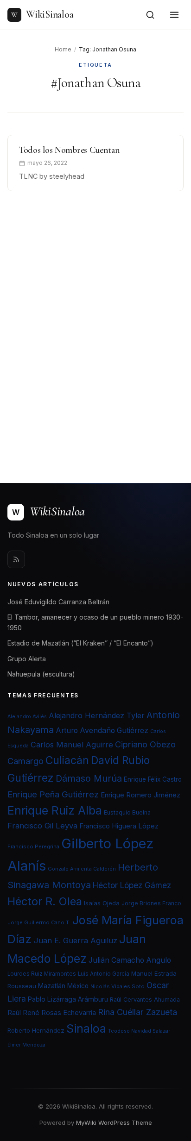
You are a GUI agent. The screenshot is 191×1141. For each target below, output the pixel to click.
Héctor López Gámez (132, 885)
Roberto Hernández (35, 1030)
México (78, 986)
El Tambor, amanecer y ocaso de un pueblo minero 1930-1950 (95, 622)
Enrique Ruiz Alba (54, 810)
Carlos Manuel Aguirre (72, 744)
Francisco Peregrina (33, 846)
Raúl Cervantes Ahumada (145, 999)
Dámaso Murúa (89, 778)
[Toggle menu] (174, 15)
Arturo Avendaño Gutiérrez (102, 730)
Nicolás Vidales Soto (117, 986)
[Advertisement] (95, 331)
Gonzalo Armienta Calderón (82, 869)
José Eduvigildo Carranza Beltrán (58, 602)
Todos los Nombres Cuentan (69, 150)
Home (63, 49)
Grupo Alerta (26, 659)
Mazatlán (51, 986)
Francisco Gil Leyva (42, 825)
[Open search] (150, 15)
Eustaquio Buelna (127, 812)
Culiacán (67, 760)
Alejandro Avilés (27, 717)
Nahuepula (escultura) (41, 674)
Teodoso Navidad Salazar (139, 1031)
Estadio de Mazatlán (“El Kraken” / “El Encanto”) (80, 643)
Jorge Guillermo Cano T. (38, 922)
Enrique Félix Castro (153, 779)
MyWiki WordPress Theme (114, 1122)
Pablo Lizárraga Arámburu (68, 999)
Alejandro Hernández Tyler (97, 715)
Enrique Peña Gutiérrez (53, 794)
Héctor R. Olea (44, 901)
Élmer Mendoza (26, 1045)
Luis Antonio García (103, 974)
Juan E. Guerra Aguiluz (75, 940)
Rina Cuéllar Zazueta (137, 1012)
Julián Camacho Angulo (130, 960)
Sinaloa (86, 1028)
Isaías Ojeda (102, 903)
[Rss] (16, 559)
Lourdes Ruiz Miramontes (41, 974)
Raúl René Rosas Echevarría (51, 1013)
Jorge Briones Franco (151, 903)
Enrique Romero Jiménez (140, 794)
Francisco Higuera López (119, 826)
